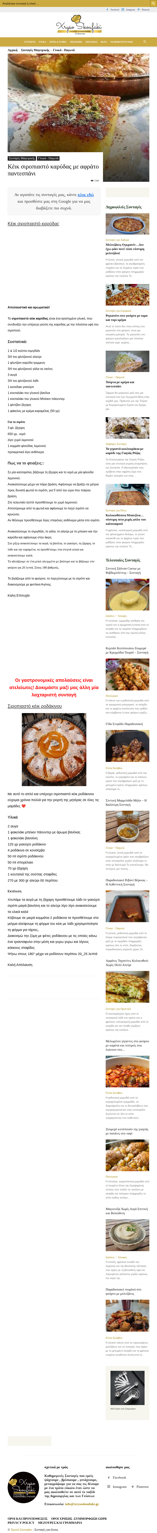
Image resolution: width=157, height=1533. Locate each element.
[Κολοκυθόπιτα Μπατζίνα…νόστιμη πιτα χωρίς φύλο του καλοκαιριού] (127, 494)
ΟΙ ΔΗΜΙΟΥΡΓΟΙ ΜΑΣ (121, 42)
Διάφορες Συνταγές (116, 444)
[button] (144, 42)
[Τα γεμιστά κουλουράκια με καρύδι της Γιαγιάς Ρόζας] (127, 428)
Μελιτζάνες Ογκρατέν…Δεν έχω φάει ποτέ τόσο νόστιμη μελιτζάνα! (125, 249)
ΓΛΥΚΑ (42, 42)
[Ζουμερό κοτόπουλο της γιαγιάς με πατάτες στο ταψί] (127, 1155)
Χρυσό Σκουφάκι (21, 1529)
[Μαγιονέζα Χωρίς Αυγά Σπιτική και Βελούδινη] (127, 1235)
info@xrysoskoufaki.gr (82, 1504)
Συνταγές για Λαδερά (117, 240)
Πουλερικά (112, 696)
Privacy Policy (21, 1522)
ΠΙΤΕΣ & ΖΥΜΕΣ (58, 42)
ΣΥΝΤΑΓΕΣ (29, 42)
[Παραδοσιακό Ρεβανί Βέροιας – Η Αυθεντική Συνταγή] (127, 906)
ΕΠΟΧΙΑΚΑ (91, 42)
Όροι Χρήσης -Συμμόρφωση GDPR (79, 1518)
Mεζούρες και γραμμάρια (60, 1522)
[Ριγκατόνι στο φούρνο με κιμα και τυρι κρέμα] (127, 295)
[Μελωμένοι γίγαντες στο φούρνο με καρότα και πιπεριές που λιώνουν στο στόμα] (127, 1071)
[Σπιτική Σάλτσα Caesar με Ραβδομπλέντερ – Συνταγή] (127, 594)
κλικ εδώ (86, 194)
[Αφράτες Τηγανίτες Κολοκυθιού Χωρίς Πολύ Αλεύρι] (127, 987)
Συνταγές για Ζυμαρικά (118, 311)
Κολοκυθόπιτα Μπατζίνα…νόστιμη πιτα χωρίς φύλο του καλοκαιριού (126, 519)
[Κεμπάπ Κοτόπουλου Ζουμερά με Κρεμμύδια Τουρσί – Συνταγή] (127, 674)
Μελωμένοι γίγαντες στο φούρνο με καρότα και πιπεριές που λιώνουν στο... (127, 1045)
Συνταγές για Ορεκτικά (118, 1009)
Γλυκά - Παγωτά (48, 158)
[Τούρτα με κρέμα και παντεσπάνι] (127, 361)
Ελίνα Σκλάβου (114, 768)
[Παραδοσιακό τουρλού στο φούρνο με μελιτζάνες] (127, 1316)
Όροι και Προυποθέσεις (27, 1518)
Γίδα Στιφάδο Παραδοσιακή (124, 724)
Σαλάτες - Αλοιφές (116, 616)
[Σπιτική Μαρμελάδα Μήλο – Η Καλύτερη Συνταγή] (127, 826)
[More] (101, 991)
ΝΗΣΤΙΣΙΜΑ (76, 42)
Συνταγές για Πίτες (116, 510)
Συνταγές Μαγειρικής (22, 158)
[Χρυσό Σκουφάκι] (78, 25)
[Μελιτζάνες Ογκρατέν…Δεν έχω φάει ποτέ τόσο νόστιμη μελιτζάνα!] (127, 224)
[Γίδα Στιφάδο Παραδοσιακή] (127, 746)
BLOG (104, 42)
